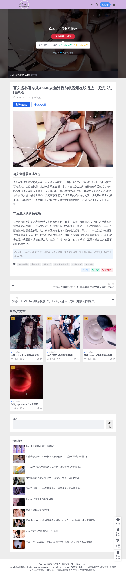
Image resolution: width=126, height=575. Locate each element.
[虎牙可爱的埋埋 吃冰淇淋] (19, 513)
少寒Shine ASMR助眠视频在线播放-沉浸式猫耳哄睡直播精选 (26, 356)
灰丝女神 (89, 264)
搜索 (15, 418)
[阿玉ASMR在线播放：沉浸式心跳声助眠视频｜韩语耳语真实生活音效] (19, 544)
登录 (106, 5)
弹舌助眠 (47, 264)
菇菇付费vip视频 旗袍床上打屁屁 (42, 530)
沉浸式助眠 (77, 264)
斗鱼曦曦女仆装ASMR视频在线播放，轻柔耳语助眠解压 (52, 477)
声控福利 (35, 264)
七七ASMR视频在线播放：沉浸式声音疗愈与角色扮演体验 (54, 466)
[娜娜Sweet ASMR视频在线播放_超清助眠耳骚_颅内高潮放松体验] (99, 332)
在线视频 (36, 97)
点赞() (108, 270)
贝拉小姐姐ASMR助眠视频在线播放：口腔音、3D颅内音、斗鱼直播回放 (60, 520)
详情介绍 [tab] (23, 104)
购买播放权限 (64, 36)
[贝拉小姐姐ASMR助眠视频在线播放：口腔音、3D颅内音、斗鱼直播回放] (19, 523)
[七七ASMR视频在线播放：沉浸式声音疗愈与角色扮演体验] (19, 470)
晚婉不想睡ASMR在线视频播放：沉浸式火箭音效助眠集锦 (54, 488)
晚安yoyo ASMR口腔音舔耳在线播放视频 (25, 405)
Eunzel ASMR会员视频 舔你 (39, 498)
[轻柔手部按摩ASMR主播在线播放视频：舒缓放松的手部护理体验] (19, 459)
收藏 (97, 270)
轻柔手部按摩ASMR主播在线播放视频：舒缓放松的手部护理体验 (57, 456)
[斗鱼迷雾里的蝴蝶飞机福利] (63, 332)
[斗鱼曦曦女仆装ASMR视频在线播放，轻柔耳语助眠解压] (19, 481)
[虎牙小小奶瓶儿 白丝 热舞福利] (19, 449)
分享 (87, 270)
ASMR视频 (23, 264)
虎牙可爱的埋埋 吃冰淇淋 (38, 509)
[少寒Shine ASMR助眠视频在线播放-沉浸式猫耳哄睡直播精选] (26, 332)
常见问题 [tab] (41, 104)
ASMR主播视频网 (62, 564)
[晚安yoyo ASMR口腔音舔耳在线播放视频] (26, 382)
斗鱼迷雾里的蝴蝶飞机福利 (60, 355)
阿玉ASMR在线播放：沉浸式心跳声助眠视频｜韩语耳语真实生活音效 (59, 541)
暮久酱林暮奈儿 (61, 264)
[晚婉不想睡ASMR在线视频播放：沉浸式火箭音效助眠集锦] (19, 491)
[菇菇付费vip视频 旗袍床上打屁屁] (19, 534)
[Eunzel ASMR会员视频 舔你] (19, 502)
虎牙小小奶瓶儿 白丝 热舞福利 (40, 445)
